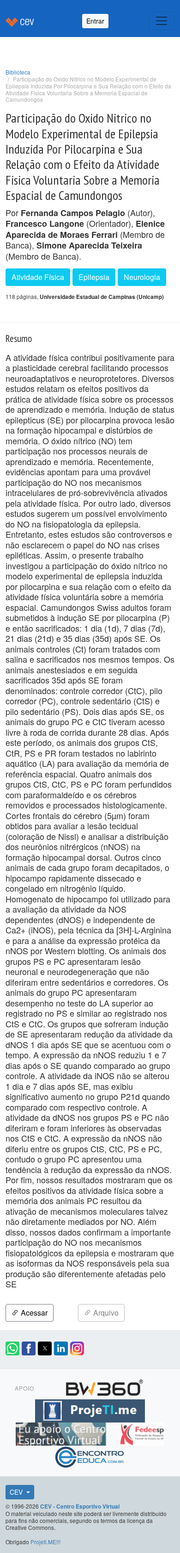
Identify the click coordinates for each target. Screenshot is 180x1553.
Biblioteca (18, 72)
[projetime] (90, 1410)
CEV (17, 1492)
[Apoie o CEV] (62, 1433)
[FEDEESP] (141, 1433)
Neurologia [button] (142, 277)
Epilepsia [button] (93, 277)
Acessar (33, 1312)
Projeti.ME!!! (45, 1542)
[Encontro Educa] (90, 1456)
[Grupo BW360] (104, 1386)
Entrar (95, 20)
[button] (12, 1348)
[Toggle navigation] (161, 21)
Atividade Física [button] (38, 277)
